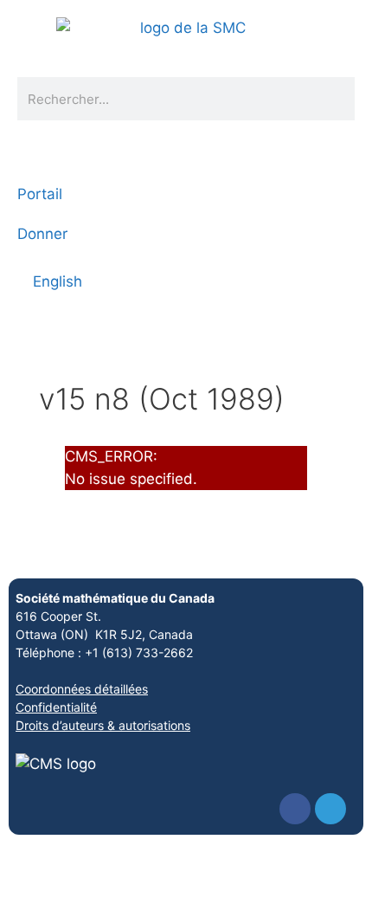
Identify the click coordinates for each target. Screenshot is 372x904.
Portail (39, 194)
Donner (42, 233)
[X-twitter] (330, 808)
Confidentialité (56, 707)
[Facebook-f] (295, 808)
